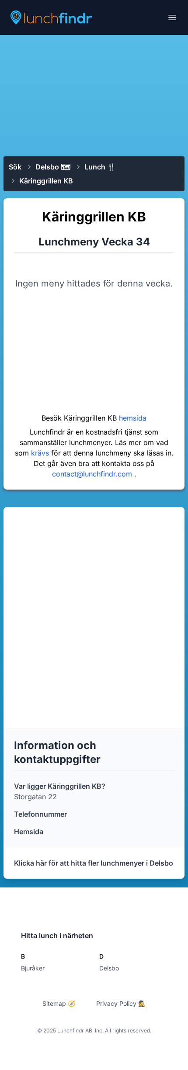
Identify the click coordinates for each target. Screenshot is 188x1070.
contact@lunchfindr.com (93, 473)
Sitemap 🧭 (58, 1003)
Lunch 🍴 (100, 166)
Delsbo (109, 968)
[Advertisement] (94, 94)
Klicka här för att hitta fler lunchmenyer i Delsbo (93, 863)
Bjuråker (33, 968)
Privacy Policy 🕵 (121, 1003)
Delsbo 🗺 (52, 166)
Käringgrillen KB (46, 180)
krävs (41, 453)
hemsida (132, 418)
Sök (15, 166)
